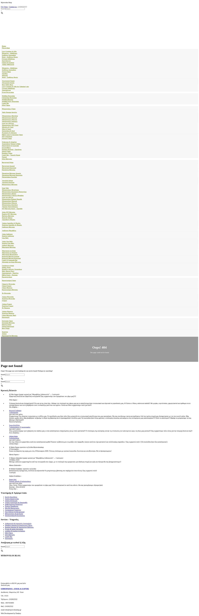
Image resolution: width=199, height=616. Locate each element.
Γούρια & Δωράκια (8, 62)
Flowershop (6, 48)
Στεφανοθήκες (6, 147)
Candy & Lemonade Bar (9, 260)
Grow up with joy (7, 197)
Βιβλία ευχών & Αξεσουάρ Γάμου (12, 135)
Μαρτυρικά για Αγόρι (9, 251)
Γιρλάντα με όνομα (8, 265)
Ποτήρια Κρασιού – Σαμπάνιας (12, 149)
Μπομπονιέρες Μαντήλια (10, 116)
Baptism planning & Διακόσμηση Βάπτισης (19, 527)
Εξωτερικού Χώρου (8, 83)
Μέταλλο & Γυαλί (7, 127)
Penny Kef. (13, 479)
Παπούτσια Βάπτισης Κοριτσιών (12, 175)
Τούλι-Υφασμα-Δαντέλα (9, 112)
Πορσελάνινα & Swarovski (10, 146)
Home (4, 46)
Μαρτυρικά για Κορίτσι (9, 252)
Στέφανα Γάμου (7, 138)
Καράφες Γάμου (7, 153)
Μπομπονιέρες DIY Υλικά (10, 125)
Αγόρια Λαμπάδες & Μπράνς (11, 223)
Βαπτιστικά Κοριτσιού (9, 168)
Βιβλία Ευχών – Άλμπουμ (10, 275)
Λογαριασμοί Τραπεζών (13, 510)
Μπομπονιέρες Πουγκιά (9, 201)
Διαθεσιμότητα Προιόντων (14, 504)
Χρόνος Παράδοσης (11, 506)
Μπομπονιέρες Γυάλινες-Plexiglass (13, 195)
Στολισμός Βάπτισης (8, 323)
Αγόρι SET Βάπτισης (8, 212)
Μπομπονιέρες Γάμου (8, 109)
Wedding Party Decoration (10, 101)
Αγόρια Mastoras (7, 311)
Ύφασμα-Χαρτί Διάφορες (10, 207)
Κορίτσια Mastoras (8, 313)
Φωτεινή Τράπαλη (15, 410)
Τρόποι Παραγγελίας (12, 499)
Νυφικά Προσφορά (8, 326)
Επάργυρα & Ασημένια (9, 142)
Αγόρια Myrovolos (8, 297)
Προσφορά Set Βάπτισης (10, 336)
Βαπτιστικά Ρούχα (7, 162)
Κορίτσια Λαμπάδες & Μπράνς (12, 225)
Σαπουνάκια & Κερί (8, 131)
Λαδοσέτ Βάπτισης (8, 245)
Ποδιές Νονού (6, 267)
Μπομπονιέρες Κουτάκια (10, 205)
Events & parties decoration (14, 529)
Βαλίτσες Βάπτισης (8, 216)
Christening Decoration (9, 98)
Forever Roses (6, 72)
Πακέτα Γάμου (6, 324)
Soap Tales (5, 188)
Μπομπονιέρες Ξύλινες (9, 193)
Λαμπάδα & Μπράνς (8, 219)
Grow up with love (8, 123)
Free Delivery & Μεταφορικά (14, 512)
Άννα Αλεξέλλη (14, 425)
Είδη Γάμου (6, 105)
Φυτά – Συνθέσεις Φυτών (10, 57)
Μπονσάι (5, 75)
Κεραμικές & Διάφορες (9, 133)
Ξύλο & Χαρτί (6, 129)
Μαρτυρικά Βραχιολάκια (10, 254)
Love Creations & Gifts (9, 51)
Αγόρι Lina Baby (7, 241)
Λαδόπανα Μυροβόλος (9, 230)
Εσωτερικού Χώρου (8, 81)
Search (3, 9)
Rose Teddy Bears (7, 85)
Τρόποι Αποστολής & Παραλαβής (16, 502)
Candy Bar (5, 103)
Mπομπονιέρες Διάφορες (9, 121)
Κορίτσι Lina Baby (8, 243)
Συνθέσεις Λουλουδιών (9, 55)
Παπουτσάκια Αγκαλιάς (9, 177)
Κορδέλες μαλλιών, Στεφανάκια (12, 269)
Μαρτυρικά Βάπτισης (9, 247)
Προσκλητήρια (7, 277)
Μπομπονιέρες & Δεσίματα (14, 514)
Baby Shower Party (8, 271)
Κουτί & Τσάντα (7, 218)
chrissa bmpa (13, 436)
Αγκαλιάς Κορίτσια (8, 182)
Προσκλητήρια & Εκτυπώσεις (15, 515)
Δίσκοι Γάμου (6, 151)
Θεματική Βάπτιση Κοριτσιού (11, 258)
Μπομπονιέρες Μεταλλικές (10, 190)
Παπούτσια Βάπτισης (8, 170)
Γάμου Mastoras (7, 288)
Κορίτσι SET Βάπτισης (9, 214)
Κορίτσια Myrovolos (8, 298)
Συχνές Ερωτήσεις (11, 497)
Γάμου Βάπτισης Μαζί (9, 315)
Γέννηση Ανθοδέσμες (8, 59)
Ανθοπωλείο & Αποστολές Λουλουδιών (18, 523)
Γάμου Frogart (6, 286)
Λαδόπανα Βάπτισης (8, 227)
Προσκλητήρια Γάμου (9, 280)
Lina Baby (5, 238)
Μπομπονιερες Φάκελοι (9, 119)
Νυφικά (4, 157)
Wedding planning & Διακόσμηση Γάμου (18, 525)
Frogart (4, 300)
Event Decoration (8, 92)
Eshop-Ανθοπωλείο (8, 64)
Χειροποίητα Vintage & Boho (11, 144)
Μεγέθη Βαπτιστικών (12, 508)
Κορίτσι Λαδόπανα (8, 236)
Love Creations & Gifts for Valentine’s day (15, 86)
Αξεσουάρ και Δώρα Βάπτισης (11, 262)
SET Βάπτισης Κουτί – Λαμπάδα (12, 208)
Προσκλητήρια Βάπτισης (10, 290)
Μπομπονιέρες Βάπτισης (9, 184)
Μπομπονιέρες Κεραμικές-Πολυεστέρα (14, 192)
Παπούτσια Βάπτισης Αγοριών (11, 173)
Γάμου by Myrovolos (8, 284)
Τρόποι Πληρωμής (11, 501)
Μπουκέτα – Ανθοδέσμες (9, 53)
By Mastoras (6, 308)
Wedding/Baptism (7, 99)
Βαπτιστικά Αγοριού (8, 166)
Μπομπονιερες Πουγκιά (9, 118)
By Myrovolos (6, 293)
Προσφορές (5, 317)
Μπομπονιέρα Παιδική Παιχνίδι (12, 199)
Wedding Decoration (8, 96)
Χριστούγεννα (6, 61)
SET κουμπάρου (7, 136)
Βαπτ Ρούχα (5, 328)
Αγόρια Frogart (7, 304)
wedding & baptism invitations (15, 531)
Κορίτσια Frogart (7, 306)
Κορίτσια (5, 332)
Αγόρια (4, 334)
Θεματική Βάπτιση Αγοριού (10, 256)
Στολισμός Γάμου (7, 321)
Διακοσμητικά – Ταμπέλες (10, 273)
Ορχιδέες (5, 73)
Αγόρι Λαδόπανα (7, 234)
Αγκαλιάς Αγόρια (7, 180)
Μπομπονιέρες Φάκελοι (9, 203)
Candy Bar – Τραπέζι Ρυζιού (11, 155)
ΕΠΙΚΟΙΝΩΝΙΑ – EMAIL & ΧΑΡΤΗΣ (15, 589)
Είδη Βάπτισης (7, 159)
